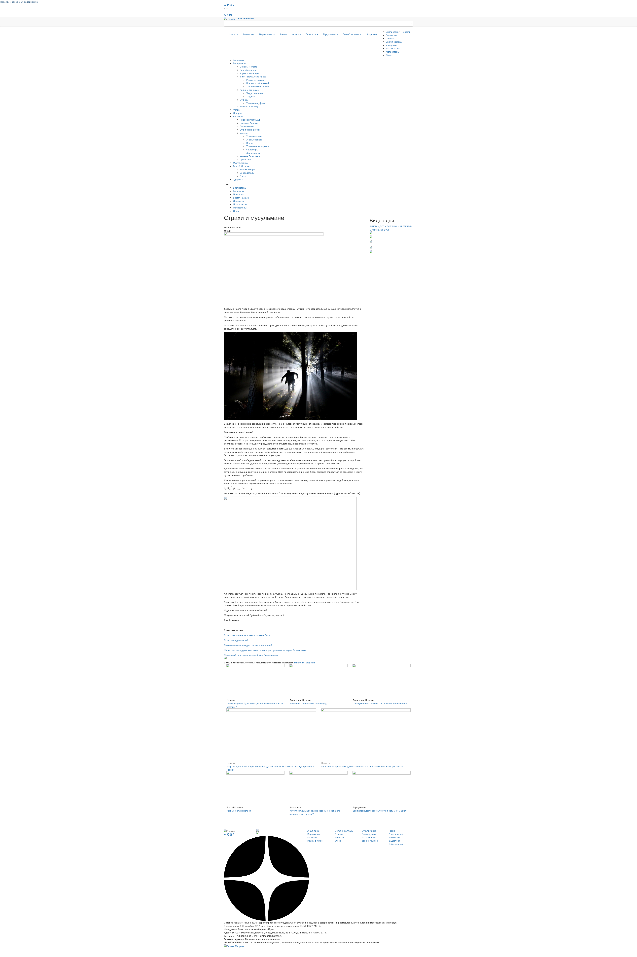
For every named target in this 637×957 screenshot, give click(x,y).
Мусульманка (330, 34)
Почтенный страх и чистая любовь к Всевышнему (251, 655)
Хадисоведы (253, 152)
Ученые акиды (254, 136)
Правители (245, 159)
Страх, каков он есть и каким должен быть (247, 635)
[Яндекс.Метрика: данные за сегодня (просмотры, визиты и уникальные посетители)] (234, 946)
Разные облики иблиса (238, 810)
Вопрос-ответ (396, 834)
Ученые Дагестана (250, 156)
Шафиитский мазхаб (257, 83)
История (296, 34)
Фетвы (283, 34)
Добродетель (247, 172)
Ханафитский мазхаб (257, 86)
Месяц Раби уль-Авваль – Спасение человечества (380, 703)
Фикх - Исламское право (253, 76)
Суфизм (244, 99)
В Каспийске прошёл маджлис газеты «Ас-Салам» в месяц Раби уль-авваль (362, 766)
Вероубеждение (248, 69)
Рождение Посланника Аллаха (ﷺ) (308, 703)
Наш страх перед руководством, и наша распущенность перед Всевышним (265, 650)
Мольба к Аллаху (249, 106)
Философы (252, 149)
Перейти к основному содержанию (19, 1)
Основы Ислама (248, 66)
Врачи (249, 142)
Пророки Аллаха (249, 123)
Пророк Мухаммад (250, 119)
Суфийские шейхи (250, 129)
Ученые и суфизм (256, 103)
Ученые (244, 133)
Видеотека (391, 35)
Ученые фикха (254, 139)
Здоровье (371, 34)
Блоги (337, 840)
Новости (233, 34)
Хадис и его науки (249, 89)
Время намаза (246, 18)
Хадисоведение (254, 93)
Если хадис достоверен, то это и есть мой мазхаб (380, 810)
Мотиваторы (392, 51)
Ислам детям (393, 48)
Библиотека (392, 31)
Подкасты (391, 38)
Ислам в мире (247, 169)
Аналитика (248, 34)
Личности (311, 34)
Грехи (243, 176)
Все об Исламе (351, 34)
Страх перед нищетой (236, 640)
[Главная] (231, 18)
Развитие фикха (255, 79)
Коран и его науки (249, 73)
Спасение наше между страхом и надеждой (248, 645)
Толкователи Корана (257, 146)
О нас (389, 55)
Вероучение (266, 34)
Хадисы (250, 96)
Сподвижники (247, 126)
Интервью (391, 45)
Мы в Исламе (368, 837)
